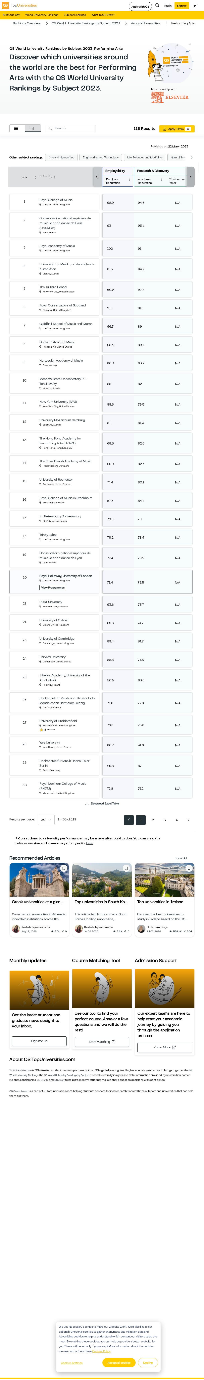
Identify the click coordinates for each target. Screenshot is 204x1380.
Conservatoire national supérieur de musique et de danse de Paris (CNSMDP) (65, 223)
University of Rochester (56, 480)
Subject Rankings (75, 15)
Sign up (182, 5)
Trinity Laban (48, 535)
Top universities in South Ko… (101, 901)
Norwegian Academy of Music (61, 361)
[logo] (19, 5)
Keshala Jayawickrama (36, 927)
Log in (168, 5)
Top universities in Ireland (160, 901)
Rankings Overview (27, 23)
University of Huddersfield (58, 721)
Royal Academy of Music (57, 246)
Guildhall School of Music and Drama (65, 324)
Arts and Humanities (145, 23)
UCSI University (50, 602)
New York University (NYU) (58, 402)
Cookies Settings (71, 1363)
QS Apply (59, 1080)
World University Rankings (41, 15)
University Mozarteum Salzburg (62, 420)
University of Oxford (53, 620)
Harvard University (52, 657)
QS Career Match (18, 1091)
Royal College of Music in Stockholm (65, 498)
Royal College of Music (56, 200)
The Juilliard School (53, 287)
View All (181, 858)
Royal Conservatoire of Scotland (62, 305)
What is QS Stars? (103, 15)
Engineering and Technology (101, 157)
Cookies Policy (101, 1351)
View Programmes (53, 587)
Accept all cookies (119, 1362)
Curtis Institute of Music (57, 342)
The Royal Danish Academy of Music (65, 461)
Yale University (49, 743)
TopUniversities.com (20, 1070)
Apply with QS (140, 6)
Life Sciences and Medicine (144, 157)
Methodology (11, 15)
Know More (162, 1047)
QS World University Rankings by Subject (66, 1075)
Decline (148, 1362)
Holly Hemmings (157, 927)
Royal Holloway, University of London (65, 576)
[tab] (17, 128)
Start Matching (99, 1042)
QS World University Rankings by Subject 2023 (86, 23)
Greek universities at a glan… (37, 901)
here (89, 843)
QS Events (42, 1080)
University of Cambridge (57, 639)
